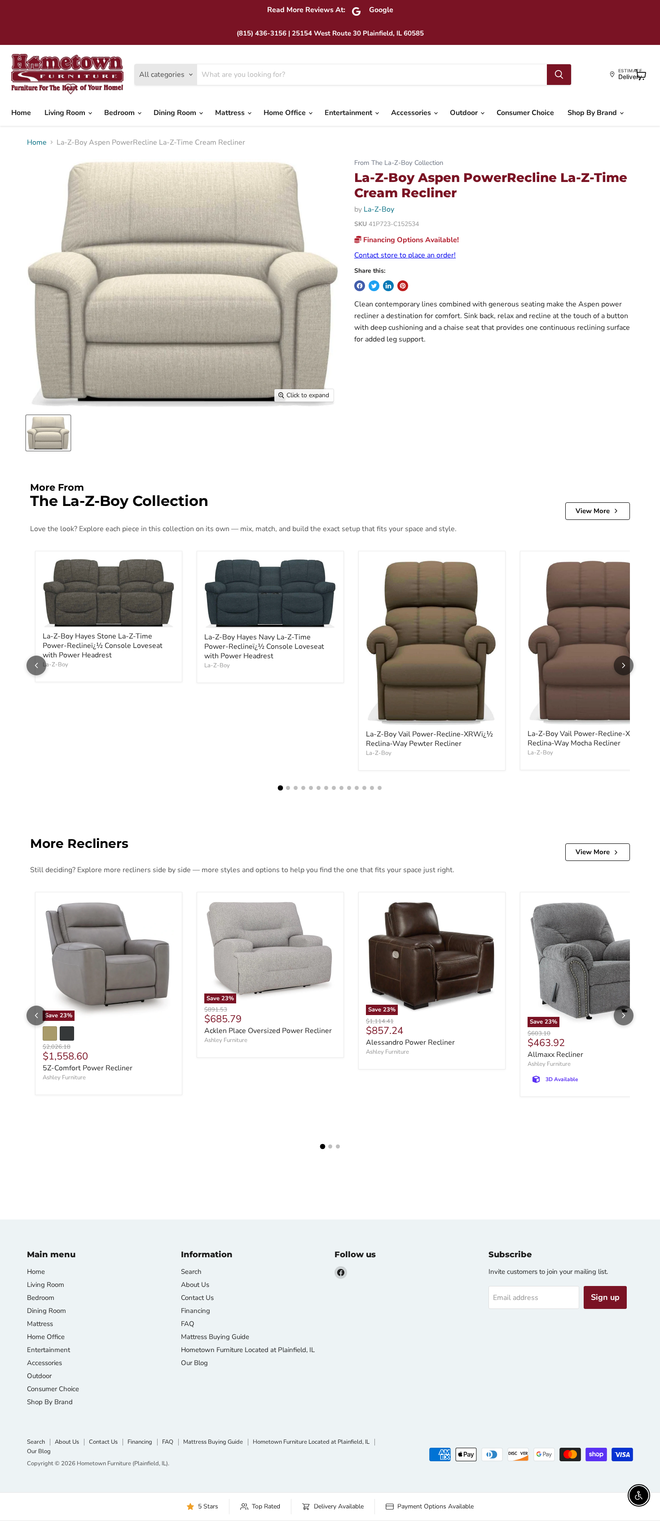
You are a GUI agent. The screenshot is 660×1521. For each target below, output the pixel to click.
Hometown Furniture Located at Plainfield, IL (248, 1349)
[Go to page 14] (380, 788)
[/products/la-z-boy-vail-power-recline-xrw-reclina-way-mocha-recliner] (594, 642)
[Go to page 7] (326, 788)
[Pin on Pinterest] (402, 285)
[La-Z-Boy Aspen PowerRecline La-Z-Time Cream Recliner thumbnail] (48, 433)
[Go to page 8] (334, 788)
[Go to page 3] (296, 788)
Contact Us (197, 1297)
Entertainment (349, 113)
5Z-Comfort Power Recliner (87, 1068)
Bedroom (120, 113)
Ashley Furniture (64, 1077)
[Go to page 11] (357, 788)
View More (593, 510)
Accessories (412, 113)
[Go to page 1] (280, 787)
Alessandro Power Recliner (410, 1042)
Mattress (230, 113)
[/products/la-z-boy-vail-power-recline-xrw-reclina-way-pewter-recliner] (432, 642)
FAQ (187, 1323)
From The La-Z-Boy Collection (398, 163)
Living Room (65, 113)
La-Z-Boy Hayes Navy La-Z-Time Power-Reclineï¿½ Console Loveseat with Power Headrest (264, 646)
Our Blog (194, 1362)
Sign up (605, 1297)
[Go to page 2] (288, 788)
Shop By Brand (593, 113)
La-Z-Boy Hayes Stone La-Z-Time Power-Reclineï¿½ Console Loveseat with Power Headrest (103, 645)
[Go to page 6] (319, 788)
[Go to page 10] (349, 788)
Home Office (286, 113)
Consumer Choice (525, 113)
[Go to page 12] (364, 788)
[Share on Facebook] (359, 285)
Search (191, 1271)
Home (21, 113)
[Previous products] (36, 665)
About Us (195, 1284)
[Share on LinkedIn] (388, 285)
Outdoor (465, 113)
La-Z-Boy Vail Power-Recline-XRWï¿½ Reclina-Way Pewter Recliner (429, 739)
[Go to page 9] (341, 788)
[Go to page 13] (372, 788)
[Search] (559, 74)
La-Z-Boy (379, 209)
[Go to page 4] (303, 788)
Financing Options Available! (410, 240)
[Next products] (624, 665)
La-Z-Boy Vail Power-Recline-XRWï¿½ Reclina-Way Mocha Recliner (591, 738)
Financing (195, 1310)
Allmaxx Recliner (555, 1055)
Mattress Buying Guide (215, 1336)
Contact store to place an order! (405, 255)
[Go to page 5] (311, 788)
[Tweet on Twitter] (374, 285)
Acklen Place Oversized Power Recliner (268, 1031)
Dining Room (176, 113)
